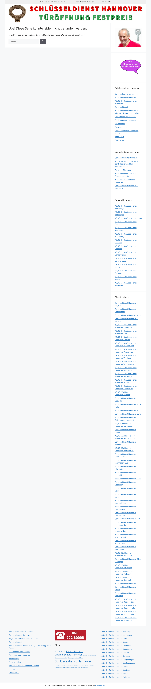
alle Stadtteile (62, 651)
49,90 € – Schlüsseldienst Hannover (24, 639)
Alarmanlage (120, 124)
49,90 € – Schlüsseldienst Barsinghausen (117, 663)
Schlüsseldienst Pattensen (77, 665)
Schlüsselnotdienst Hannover (127, 94)
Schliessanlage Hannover (125, 120)
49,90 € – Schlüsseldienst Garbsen (115, 656)
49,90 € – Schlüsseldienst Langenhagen (117, 660)
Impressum (119, 137)
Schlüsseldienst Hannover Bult (127, 410)
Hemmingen (71, 658)
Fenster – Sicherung (123, 170)
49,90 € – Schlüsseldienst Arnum (114, 674)
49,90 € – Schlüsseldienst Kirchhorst (115, 646)
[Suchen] (43, 41)
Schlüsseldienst (121, 107)
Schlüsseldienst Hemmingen (62, 665)
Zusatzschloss (84, 667)
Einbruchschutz (74, 651)
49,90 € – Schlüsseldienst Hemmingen (116, 632)
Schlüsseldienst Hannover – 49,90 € (53, 2)
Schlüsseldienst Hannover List (127, 519)
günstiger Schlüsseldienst (89, 655)
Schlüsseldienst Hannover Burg (128, 414)
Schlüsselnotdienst (89, 665)
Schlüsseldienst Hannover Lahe (128, 479)
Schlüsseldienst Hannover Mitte (128, 315)
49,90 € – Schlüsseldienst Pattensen (115, 677)
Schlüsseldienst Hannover (125, 97)
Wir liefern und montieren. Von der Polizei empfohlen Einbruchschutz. (127, 164)
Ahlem (56, 651)
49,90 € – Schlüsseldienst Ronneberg (116, 649)
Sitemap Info (106, 2)
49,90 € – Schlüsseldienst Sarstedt (115, 670)
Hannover (57, 658)
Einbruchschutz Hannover (84, 2)
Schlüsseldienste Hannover (126, 158)
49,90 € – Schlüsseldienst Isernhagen (116, 635)
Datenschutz (120, 140)
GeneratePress (100, 686)
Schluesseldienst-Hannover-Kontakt (24, 666)
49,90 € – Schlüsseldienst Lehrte (114, 667)
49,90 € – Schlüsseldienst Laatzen (114, 653)
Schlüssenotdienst (75, 667)
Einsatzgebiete (121, 127)
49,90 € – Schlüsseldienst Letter (128, 218)
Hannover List (63, 658)
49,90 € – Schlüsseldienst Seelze (114, 642)
